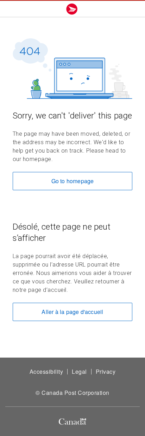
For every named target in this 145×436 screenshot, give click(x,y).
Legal (79, 371)
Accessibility (46, 371)
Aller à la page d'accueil (72, 312)
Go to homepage (72, 181)
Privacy (106, 371)
